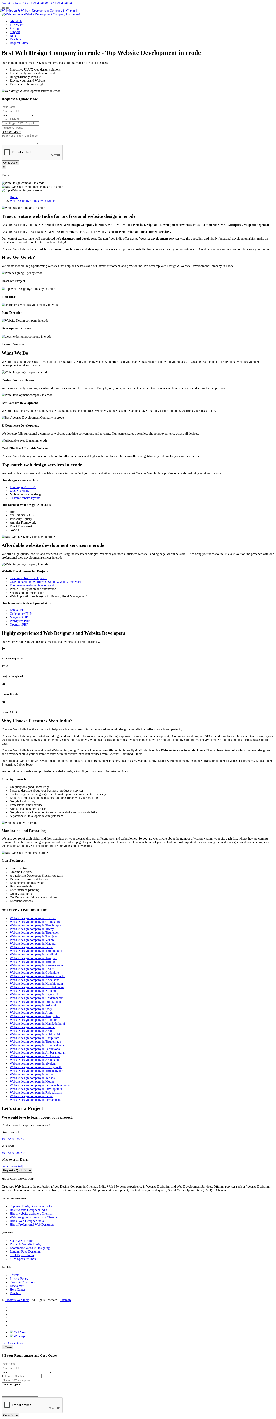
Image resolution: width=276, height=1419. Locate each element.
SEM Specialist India (23, 1259)
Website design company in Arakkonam (35, 1056)
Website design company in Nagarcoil (34, 994)
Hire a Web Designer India (27, 1221)
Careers (14, 1275)
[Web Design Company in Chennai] (39, 10)
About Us (16, 21)
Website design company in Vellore (32, 940)
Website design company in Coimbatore (35, 921)
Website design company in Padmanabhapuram (40, 1085)
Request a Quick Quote (17, 1170)
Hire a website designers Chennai (31, 1213)
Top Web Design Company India (31, 1206)
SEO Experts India (22, 1255)
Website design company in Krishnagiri (35, 1034)
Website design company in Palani (31, 1096)
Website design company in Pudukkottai (35, 1001)
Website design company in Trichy (32, 929)
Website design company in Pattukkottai (35, 1049)
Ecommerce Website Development (32, 585)
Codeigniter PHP (21, 613)
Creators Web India (17, 1300)
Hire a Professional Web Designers (32, 1224)
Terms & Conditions (23, 1282)
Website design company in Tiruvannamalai (37, 976)
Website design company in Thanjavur (34, 936)
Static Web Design (21, 1240)
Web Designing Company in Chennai (34, 1217)
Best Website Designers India (28, 1210)
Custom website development (28, 578)
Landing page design (23, 487)
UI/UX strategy (19, 490)
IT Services (17, 24)
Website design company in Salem (31, 947)
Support (15, 32)
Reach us (15, 39)
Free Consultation (13, 1343)
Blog (13, 35)
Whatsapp (19, 1336)
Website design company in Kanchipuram (36, 983)
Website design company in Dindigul (33, 954)
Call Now (19, 1332)
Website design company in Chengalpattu (36, 1067)
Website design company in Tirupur (32, 961)
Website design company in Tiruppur (33, 958)
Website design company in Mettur (32, 1081)
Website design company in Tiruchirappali (36, 925)
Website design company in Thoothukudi (36, 950)
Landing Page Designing (25, 1251)
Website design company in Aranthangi (35, 1059)
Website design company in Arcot (31, 1030)
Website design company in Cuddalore (34, 972)
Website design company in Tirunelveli (34, 932)
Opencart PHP (19, 624)
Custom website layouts (25, 498)
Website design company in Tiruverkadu (35, 1041)
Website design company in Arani (31, 1012)
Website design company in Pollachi (33, 1005)
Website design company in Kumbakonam (37, 987)
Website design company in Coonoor (33, 1020)
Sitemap (65, 1300)
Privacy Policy (19, 1278)
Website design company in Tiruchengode (36, 1070)
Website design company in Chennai (33, 918)
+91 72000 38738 (36, 3)
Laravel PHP (18, 610)
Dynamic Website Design (26, 1244)
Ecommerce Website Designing (30, 1248)
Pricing (14, 28)
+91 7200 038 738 (13, 1139)
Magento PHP (19, 617)
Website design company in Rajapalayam (36, 1092)
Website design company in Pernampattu (35, 1099)
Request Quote (19, 43)
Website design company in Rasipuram (34, 1038)
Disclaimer (16, 1286)
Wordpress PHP (20, 621)
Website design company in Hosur (31, 969)
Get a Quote (10, 162)
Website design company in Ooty (31, 1009)
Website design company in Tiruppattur (35, 1016)
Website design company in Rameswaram (36, 965)
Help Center (17, 1289)
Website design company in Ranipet (32, 1027)
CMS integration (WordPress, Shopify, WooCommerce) (45, 581)
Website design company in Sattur (31, 1074)
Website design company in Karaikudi (34, 990)
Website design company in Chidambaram (36, 998)
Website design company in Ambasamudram (38, 1052)
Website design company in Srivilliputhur (36, 1089)
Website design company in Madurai (33, 943)
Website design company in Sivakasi (33, 1063)
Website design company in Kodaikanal (35, 980)
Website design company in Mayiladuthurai (37, 1023)
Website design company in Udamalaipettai (37, 1045)
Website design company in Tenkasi (32, 1078)
